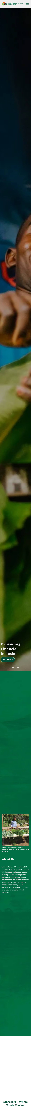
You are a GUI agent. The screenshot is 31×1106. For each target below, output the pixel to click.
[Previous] (13, 667)
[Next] (18, 667)
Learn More (7, 660)
